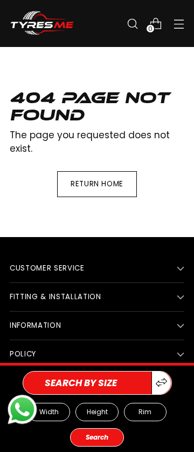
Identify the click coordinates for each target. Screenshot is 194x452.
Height (97, 411)
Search (97, 437)
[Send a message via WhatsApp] (22, 410)
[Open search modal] (132, 23)
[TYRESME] (42, 23)
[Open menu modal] (179, 23)
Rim (144, 411)
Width (49, 411)
